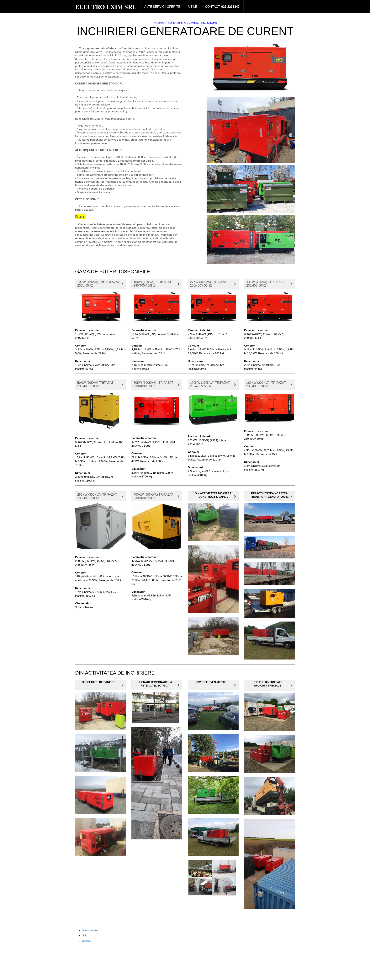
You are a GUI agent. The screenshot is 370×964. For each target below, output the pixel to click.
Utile (192, 6)
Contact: (222, 6)
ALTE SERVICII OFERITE (162, 6)
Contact (86, 940)
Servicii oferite (90, 930)
